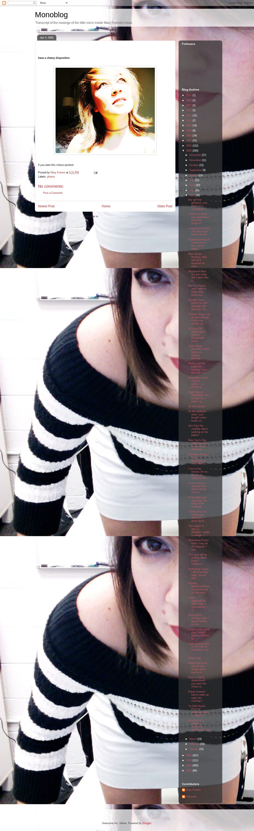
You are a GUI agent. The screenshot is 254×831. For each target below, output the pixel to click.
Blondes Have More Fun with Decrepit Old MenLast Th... (198, 304)
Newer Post (46, 206)
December (195, 154)
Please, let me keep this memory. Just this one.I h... (197, 368)
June (192, 185)
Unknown (191, 796)
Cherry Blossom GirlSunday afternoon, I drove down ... (198, 516)
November (195, 160)
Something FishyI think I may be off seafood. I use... (198, 545)
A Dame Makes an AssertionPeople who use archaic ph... (199, 319)
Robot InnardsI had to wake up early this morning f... (198, 696)
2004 (189, 755)
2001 (189, 770)
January (194, 749)
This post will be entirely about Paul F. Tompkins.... (197, 559)
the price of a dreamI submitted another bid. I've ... (199, 726)
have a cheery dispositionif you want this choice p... (197, 682)
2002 (189, 765)
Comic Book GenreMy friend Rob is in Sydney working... (198, 352)
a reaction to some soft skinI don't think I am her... (199, 231)
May (192, 190)
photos (51, 176)
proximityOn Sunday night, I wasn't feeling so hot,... (198, 620)
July (192, 180)
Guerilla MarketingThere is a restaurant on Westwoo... (198, 588)
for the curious (196, 406)
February (194, 743)
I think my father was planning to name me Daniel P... (198, 218)
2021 (189, 95)
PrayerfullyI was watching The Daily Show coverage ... (197, 502)
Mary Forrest (193, 789)
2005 (189, 150)
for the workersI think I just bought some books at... (197, 416)
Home (106, 206)
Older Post (164, 206)
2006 (189, 145)
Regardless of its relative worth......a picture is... (198, 382)
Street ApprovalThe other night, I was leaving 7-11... (198, 603)
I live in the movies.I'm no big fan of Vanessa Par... (198, 473)
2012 (189, 120)
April (192, 195)
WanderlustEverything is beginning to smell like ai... (198, 459)
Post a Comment (53, 192)
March (193, 738)
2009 (189, 130)
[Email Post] (95, 172)
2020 (189, 100)
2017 (189, 105)
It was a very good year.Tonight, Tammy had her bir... (199, 634)
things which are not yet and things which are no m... (197, 667)
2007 (189, 140)
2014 (189, 110)
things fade (194, 657)
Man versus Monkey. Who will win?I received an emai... (197, 260)
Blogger (146, 823)
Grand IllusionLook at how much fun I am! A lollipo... (199, 244)
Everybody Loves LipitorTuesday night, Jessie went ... (198, 574)
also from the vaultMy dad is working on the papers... (198, 430)
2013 (189, 115)
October (194, 165)
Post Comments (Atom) (113, 216)
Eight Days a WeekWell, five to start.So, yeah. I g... (198, 397)
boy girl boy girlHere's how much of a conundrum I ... (198, 204)
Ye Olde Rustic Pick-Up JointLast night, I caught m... (198, 711)
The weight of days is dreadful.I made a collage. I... (198, 530)
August (193, 175)
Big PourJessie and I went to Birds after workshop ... (197, 290)
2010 (189, 125)
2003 (189, 760)
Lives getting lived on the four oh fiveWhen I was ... (198, 648)
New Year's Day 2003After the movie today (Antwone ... (197, 445)
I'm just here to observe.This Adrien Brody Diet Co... (197, 488)
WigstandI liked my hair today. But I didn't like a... (198, 276)
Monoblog (51, 15)
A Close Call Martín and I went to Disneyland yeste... (196, 334)
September (196, 170)
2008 (189, 135)
